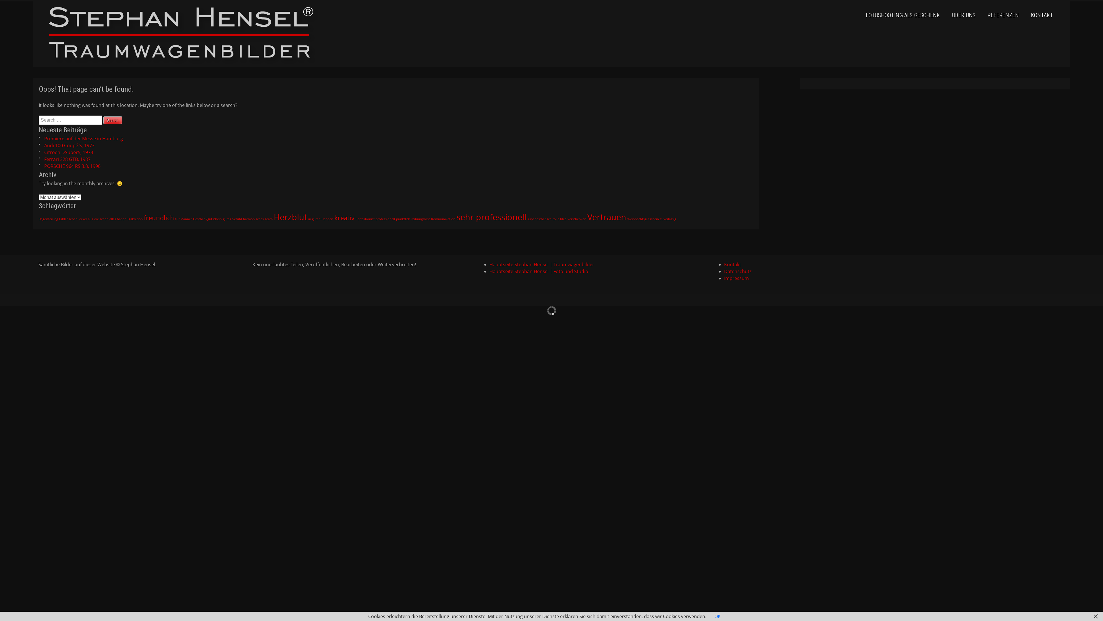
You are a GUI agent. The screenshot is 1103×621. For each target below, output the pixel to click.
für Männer (183, 219)
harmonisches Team (258, 219)
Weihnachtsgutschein (643, 219)
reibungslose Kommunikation (433, 219)
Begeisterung (48, 219)
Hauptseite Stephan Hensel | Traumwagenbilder (541, 264)
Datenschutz (737, 271)
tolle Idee (559, 219)
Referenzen (1003, 15)
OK (717, 616)
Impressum (736, 278)
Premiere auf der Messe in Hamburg (83, 138)
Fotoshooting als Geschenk (903, 15)
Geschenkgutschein (207, 219)
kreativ (344, 218)
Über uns (963, 15)
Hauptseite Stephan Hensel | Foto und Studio (538, 271)
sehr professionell (491, 217)
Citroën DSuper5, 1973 (68, 152)
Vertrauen (606, 217)
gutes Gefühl (232, 219)
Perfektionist (365, 219)
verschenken (577, 219)
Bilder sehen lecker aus (76, 219)
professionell (385, 219)
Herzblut (290, 217)
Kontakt (1042, 15)
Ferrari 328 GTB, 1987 (67, 159)
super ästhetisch (539, 219)
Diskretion (135, 219)
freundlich (159, 218)
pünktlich (403, 219)
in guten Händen (320, 219)
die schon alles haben (110, 219)
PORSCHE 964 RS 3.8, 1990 (72, 166)
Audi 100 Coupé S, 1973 (69, 145)
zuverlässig (668, 219)
